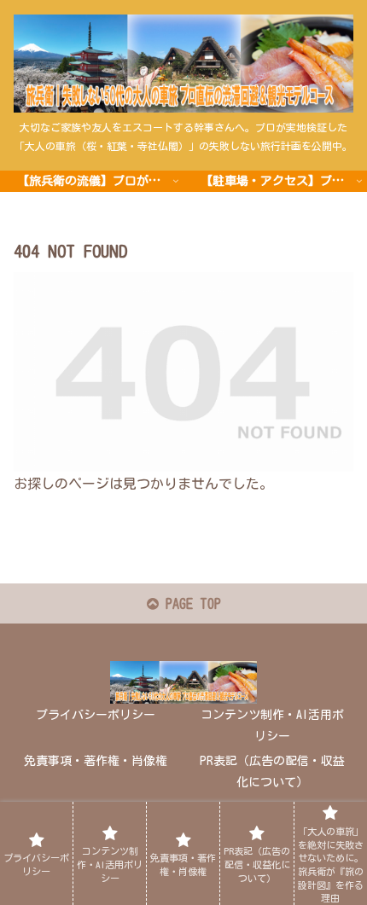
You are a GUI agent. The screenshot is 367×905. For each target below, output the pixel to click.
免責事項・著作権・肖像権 (95, 761)
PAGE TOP (190, 604)
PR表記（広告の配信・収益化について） (272, 771)
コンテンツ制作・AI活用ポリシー (272, 725)
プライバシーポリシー (95, 715)
